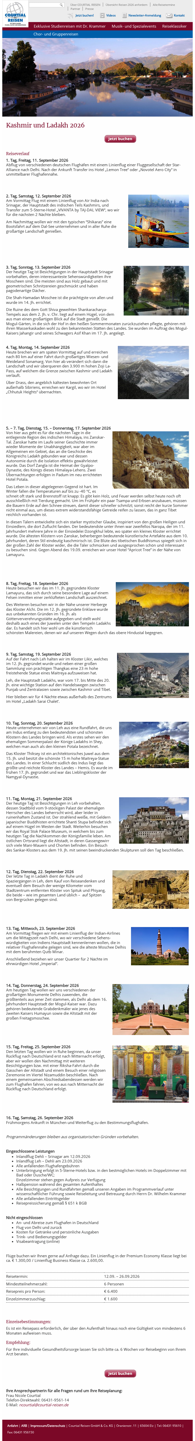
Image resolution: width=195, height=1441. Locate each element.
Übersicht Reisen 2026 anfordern (127, 5)
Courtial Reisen (15, 13)
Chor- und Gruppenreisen (56, 33)
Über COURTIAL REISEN (85, 5)
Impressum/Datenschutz (47, 1426)
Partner (75, 9)
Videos (111, 15)
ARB (24, 1426)
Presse (89, 9)
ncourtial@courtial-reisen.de (43, 1404)
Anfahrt (12, 1426)
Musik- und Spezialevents (134, 26)
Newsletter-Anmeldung (144, 15)
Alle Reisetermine (164, 5)
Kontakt (179, 15)
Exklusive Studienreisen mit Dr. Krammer (70, 26)
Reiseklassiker (174, 26)
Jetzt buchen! (85, 15)
